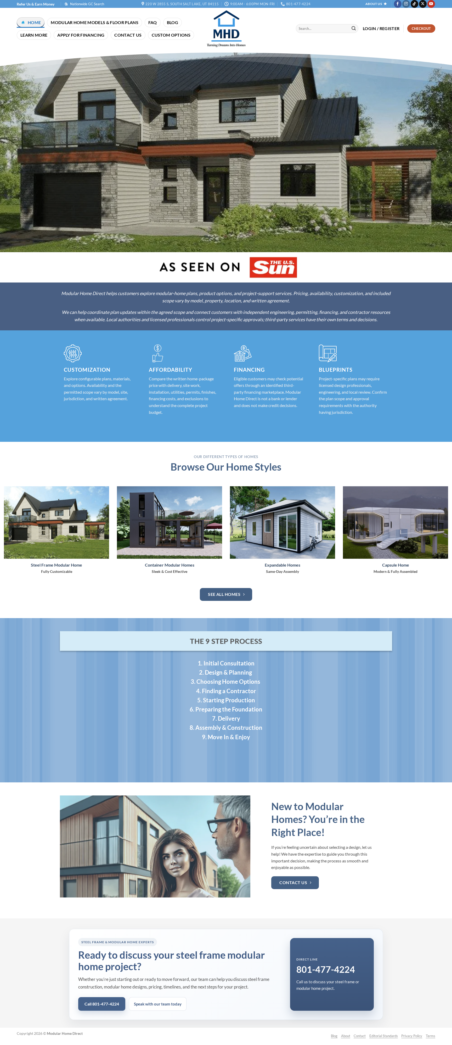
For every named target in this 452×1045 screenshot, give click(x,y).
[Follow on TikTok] (414, 4)
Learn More (33, 34)
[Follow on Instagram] (406, 4)
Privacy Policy (411, 1036)
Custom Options (171, 34)
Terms (430, 1036)
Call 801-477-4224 (101, 1003)
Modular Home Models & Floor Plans (94, 22)
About (345, 1036)
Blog (172, 22)
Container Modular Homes (169, 564)
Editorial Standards (383, 1036)
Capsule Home (395, 564)
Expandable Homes (282, 564)
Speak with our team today (158, 1004)
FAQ (152, 22)
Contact (360, 1036)
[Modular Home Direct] (226, 28)
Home (34, 22)
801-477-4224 (325, 969)
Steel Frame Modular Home (56, 564)
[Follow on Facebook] (398, 4)
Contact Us (128, 34)
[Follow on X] (423, 4)
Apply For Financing (80, 34)
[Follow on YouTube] (431, 4)
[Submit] (353, 28)
